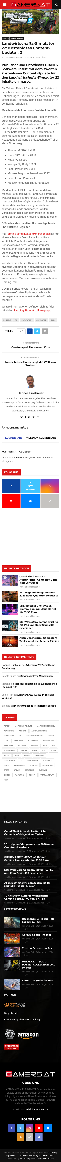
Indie (45, 746)
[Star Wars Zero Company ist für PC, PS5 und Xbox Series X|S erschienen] (10, 625)
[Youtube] (39, 1128)
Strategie (29, 770)
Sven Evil (30, 939)
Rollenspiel (19, 765)
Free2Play (18, 741)
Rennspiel (47, 760)
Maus (53, 750)
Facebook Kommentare (41, 437)
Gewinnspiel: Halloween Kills (30, 347)
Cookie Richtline (46, 1155)
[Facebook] (11, 1128)
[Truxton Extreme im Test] (12, 952)
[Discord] (39, 1137)
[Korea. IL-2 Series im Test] (12, 984)
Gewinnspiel (48, 741)
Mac (44, 750)
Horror (34, 746)
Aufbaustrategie (39, 731)
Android (22, 731)
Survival (43, 770)
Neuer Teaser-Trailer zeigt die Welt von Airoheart (30, 363)
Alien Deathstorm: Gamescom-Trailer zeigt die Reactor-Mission (39, 639)
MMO (17, 755)
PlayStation (27, 320)
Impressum (11, 1155)
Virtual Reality (47, 775)
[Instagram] (29, 1128)
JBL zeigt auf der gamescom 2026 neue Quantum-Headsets (38, 594)
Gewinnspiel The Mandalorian (36, 676)
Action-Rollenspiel (46, 726)
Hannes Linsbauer (14, 57)
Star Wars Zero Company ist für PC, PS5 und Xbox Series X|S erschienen (38, 625)
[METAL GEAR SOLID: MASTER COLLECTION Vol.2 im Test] (12, 965)
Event (6, 741)
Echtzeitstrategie (34, 736)
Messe (6, 755)
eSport (51, 736)
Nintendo (39, 755)
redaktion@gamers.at (37, 1109)
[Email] (48, 1128)
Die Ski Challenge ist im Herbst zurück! (35, 705)
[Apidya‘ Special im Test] (12, 938)
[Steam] (29, 1137)
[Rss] (20, 1137)
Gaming (6, 39)
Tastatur (19, 775)
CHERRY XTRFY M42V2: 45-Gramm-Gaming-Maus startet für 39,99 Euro (37, 609)
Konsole (7, 320)
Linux (34, 750)
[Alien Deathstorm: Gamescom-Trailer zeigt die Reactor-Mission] (10, 641)
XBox (53, 320)
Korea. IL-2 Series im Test (37, 980)
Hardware (8, 746)
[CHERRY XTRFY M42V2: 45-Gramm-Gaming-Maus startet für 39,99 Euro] (10, 609)
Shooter (33, 765)
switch (7, 775)
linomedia (24, 1158)
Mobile (27, 755)
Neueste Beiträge (16, 568)
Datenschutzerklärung (28, 1155)
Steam (17, 770)
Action (7, 726)
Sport (6, 770)
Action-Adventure (23, 726)
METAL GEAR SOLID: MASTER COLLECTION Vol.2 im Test (38, 964)
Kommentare (13, 437)
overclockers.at (47, 1158)
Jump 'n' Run (9, 750)
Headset (22, 746)
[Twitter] (20, 1128)
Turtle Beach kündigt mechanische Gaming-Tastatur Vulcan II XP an (26, 897)
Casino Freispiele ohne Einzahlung (22, 1019)
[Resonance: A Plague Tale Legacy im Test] (12, 922)
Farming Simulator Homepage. (32, 310)
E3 (20, 736)
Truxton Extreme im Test (37, 948)
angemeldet (18, 457)
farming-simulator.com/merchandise (28, 233)
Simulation (41, 320)
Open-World (9, 760)
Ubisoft (32, 775)
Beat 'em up (9, 736)
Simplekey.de (11, 1013)
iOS (53, 746)
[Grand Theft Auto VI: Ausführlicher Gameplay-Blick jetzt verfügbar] (10, 580)
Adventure (9, 731)
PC (16, 320)
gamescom (33, 741)
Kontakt (52, 1152)
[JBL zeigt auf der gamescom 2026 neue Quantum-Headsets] (10, 596)
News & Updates (17, 39)
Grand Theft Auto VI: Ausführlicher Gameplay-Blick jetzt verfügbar (38, 579)
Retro (6, 765)
